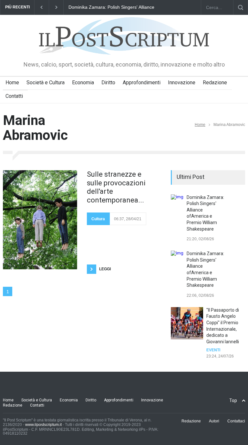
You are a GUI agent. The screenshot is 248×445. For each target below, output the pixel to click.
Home (12, 82)
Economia (83, 82)
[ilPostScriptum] (124, 45)
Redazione (215, 82)
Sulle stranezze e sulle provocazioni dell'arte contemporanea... (116, 187)
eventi (213, 350)
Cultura (98, 219)
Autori (214, 421)
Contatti (14, 96)
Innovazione (181, 82)
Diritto (108, 82)
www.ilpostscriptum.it (43, 424)
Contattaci (236, 421)
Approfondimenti (141, 82)
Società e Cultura (45, 82)
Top (233, 400)
